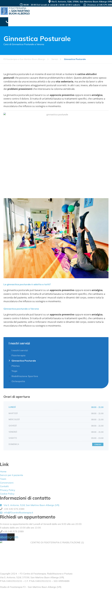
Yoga (14, 370)
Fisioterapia (18, 355)
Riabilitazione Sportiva (25, 376)
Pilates (16, 365)
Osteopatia (18, 381)
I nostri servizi (20, 350)
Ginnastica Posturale (24, 360)
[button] (110, 17)
